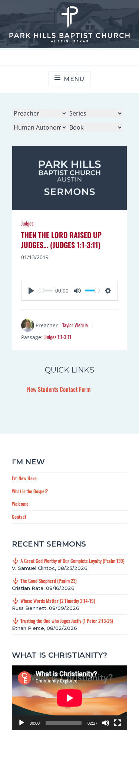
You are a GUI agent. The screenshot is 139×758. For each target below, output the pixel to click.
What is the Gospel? (30, 491)
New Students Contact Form (58, 389)
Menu (74, 79)
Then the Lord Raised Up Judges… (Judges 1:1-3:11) (61, 239)
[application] (69, 697)
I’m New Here (24, 478)
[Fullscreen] (117, 723)
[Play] (21, 723)
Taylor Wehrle (75, 325)
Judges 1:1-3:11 (57, 337)
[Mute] (105, 723)
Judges (27, 223)
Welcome (20, 503)
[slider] (46, 290)
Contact (19, 516)
